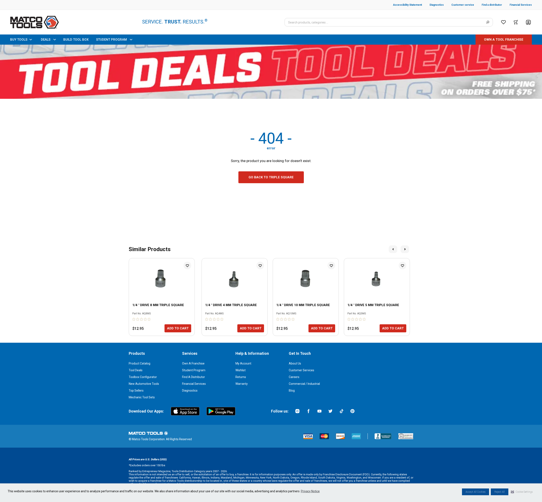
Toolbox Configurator (143, 377)
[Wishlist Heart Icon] (187, 265)
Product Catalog (139, 363)
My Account (243, 363)
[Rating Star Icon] (134, 319)
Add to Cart (178, 328)
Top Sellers (136, 390)
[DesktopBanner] (271, 72)
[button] (522, 491)
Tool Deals (135, 370)
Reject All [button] (499, 491)
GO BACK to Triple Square (271, 177)
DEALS (45, 39)
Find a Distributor (193, 377)
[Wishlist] (503, 22)
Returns (240, 377)
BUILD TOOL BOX (75, 39)
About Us (295, 363)
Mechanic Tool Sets (142, 397)
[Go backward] (393, 249)
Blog (292, 390)
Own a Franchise (193, 363)
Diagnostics (190, 390)
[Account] (528, 22)
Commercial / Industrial (304, 383)
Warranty (241, 383)
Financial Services (194, 383)
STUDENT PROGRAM (111, 39)
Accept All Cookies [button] (475, 491)
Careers (294, 377)
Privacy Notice (310, 491)
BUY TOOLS (18, 39)
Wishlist (240, 370)
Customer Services (301, 370)
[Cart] (515, 22)
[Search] (487, 22)
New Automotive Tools (144, 383)
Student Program (193, 370)
